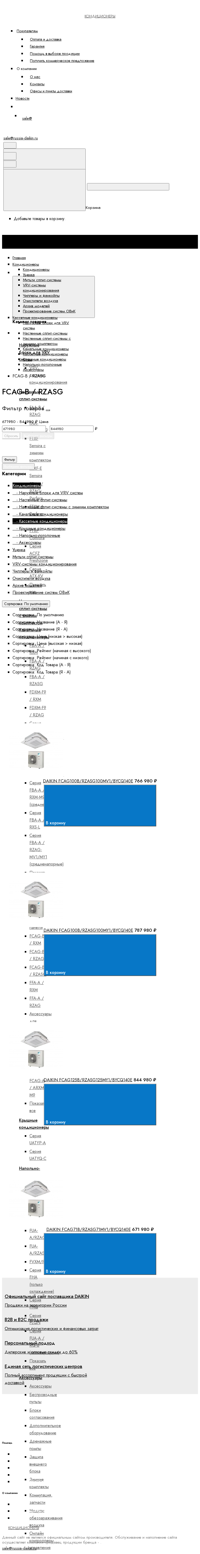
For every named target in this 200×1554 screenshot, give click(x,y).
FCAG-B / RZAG (37, 955)
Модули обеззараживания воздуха (46, 1518)
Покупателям (27, 31)
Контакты (37, 84)
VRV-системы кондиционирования (41, 287)
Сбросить (11, 435)
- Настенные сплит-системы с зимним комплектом (60, 507)
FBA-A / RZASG (37, 680)
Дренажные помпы (40, 1444)
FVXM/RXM (40, 1262)
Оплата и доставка (45, 39)
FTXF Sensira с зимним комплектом (40, 449)
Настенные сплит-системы (45, 333)
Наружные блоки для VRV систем (46, 325)
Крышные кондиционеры (44, 359)
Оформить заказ (34, 107)
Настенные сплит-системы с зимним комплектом (47, 341)
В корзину (56, 823)
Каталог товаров (112, 272)
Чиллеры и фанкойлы (41, 295)
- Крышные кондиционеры (38, 528)
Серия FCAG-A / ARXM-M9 (37, 1084)
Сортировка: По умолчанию (26, 603)
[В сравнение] (49, 719)
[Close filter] (48, 410)
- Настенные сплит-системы (39, 500)
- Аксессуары (26, 542)
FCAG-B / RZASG (37, 970)
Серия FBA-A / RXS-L (37, 820)
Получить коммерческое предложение (62, 60)
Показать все (37, 1106)
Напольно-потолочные (42, 364)
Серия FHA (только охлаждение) (41, 1280)
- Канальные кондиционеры (40, 514)
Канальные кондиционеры (46, 349)
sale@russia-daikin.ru (20, 138)
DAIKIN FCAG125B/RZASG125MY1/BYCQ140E (88, 1080)
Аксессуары (40, 1386)
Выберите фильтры (38, 435)
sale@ (27, 118)
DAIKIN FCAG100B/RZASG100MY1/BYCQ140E (88, 930)
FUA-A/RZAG (37, 1234)
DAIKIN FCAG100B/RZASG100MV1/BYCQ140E (88, 781)
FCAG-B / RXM (37, 939)
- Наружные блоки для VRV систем (47, 493)
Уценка (29, 275)
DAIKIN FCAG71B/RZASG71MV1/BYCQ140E (88, 1229)
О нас (35, 76)
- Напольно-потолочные (36, 535)
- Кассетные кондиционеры (39, 521)
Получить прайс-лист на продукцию (44, 1482)
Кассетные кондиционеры (45, 354)
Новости (22, 98)
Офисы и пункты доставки (51, 91)
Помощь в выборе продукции (55, 53)
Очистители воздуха (40, 301)
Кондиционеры (36, 269)
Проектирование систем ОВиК (49, 311)
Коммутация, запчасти (40, 1498)
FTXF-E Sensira (35, 471)
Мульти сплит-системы (42, 280)
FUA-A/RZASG (38, 1249)
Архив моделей (36, 306)
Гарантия (37, 46)
